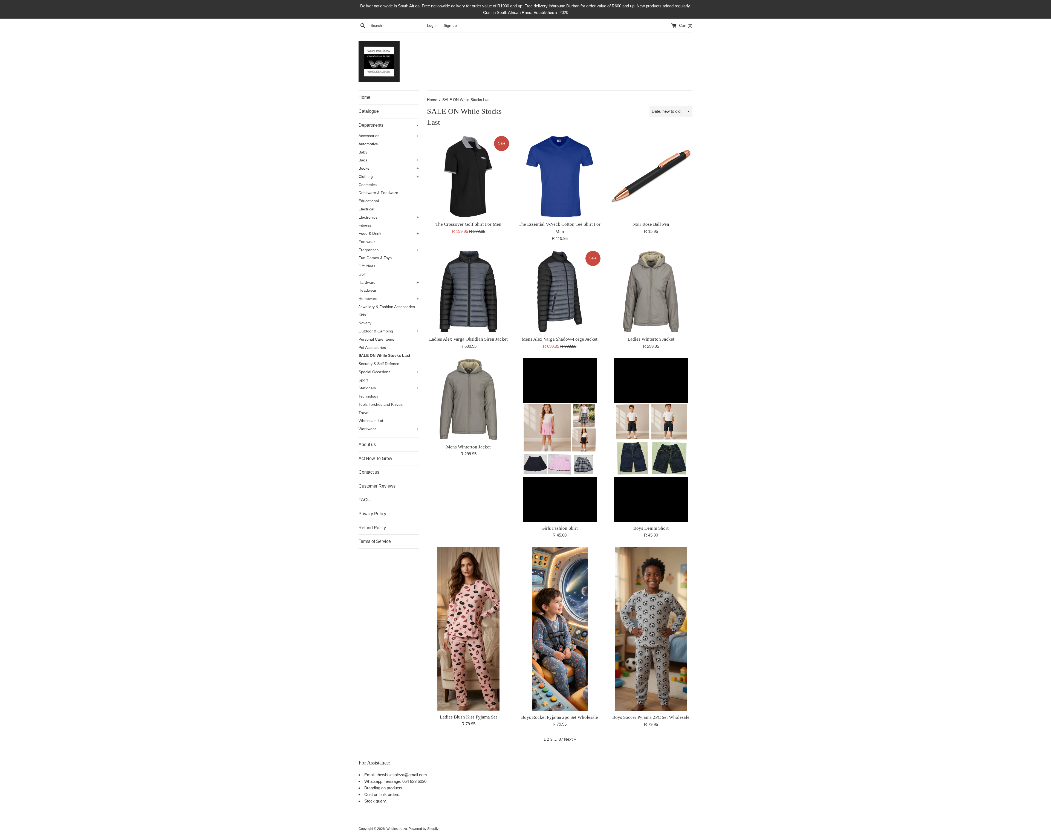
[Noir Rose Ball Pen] (651, 176)
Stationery (389, 388)
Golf (362, 274)
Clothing (389, 177)
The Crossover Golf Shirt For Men (468, 224)
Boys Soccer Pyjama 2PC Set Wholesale (650, 717)
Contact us (369, 472)
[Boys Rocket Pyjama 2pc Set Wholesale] (560, 629)
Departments (388, 125)
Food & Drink (389, 233)
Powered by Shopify (423, 829)
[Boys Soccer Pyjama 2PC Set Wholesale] (651, 629)
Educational (369, 201)
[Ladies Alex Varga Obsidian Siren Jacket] (468, 291)
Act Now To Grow (375, 458)
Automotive (368, 144)
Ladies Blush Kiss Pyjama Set (468, 717)
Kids (362, 315)
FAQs (364, 499)
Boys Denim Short (651, 528)
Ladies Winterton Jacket (651, 339)
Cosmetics (368, 185)
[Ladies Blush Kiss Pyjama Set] (468, 629)
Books (389, 168)
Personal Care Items (376, 339)
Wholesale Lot (371, 421)
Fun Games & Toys (375, 258)
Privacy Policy (372, 513)
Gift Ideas (367, 266)
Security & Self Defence (379, 364)
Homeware (389, 299)
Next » (570, 739)
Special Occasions (389, 372)
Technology (368, 396)
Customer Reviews (377, 486)
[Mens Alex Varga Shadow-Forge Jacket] (559, 291)
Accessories (389, 136)
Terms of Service (375, 541)
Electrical (366, 209)
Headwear (367, 290)
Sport (363, 380)
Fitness (365, 225)
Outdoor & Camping (389, 331)
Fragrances (389, 250)
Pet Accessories (372, 348)
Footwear (367, 242)
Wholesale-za (396, 829)
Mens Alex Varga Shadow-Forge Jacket (559, 339)
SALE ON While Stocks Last (384, 356)
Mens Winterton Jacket (468, 447)
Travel (364, 413)
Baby (363, 152)
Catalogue (369, 111)
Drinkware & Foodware (378, 193)
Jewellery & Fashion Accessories (387, 307)
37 (561, 739)
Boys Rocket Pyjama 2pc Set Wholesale (559, 717)
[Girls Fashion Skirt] (560, 440)
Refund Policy (372, 527)
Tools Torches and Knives (381, 404)
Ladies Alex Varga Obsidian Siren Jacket (468, 339)
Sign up (450, 26)
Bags (389, 160)
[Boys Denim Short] (651, 440)
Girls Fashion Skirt (559, 528)
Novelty (365, 323)
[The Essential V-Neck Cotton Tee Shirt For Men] (559, 176)
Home (364, 97)
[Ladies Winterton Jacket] (651, 291)
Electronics (389, 217)
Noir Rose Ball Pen (651, 224)
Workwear (389, 429)
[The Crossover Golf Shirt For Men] (468, 176)
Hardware (389, 282)
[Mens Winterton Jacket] (468, 399)
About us (367, 444)
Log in (432, 26)
